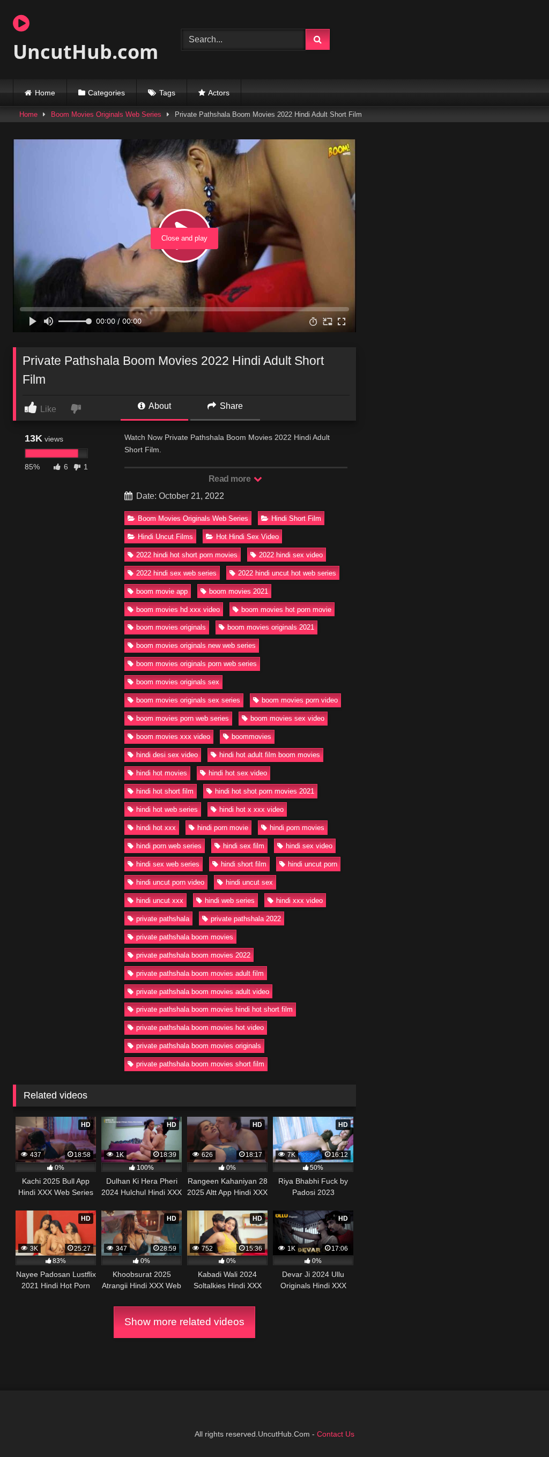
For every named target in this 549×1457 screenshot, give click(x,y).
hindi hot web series (167, 809)
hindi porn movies (297, 828)
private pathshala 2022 (246, 919)
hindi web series (230, 900)
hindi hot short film (165, 791)
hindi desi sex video (167, 755)
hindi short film (243, 864)
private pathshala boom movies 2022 (193, 955)
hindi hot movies (161, 773)
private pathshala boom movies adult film (200, 973)
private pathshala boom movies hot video (200, 1027)
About (159, 405)
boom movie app (162, 591)
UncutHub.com (85, 52)
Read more (231, 478)
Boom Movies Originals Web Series (106, 114)
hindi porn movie (222, 828)
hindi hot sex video (238, 773)
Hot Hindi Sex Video (247, 537)
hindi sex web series (167, 864)
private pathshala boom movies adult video (202, 992)
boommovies (251, 737)
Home (45, 92)
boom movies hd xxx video (178, 610)
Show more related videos (184, 1321)
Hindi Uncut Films (165, 537)
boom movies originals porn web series (196, 664)
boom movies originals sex (177, 682)
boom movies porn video (300, 700)
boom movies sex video (287, 718)
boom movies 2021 (238, 591)
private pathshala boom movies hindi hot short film (214, 1009)
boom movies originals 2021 (270, 627)
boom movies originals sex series (188, 700)
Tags (167, 92)
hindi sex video (309, 846)
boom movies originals (171, 627)
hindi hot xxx (156, 828)
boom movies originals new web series (196, 645)
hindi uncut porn (312, 864)
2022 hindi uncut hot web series (287, 573)
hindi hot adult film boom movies (269, 755)
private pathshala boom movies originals (198, 1046)
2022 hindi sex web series (176, 573)
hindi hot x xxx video (251, 809)
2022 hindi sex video (291, 555)
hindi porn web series (169, 846)
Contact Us (335, 1434)
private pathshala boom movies (184, 937)
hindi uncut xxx (159, 900)
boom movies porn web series (182, 718)
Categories (106, 92)
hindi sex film (243, 846)
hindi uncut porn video (170, 882)
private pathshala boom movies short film (200, 1064)
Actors (218, 92)
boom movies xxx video (173, 737)
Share (230, 405)
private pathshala (162, 919)
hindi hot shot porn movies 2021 (264, 791)
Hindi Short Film (296, 518)
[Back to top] (516, 1425)
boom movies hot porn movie (286, 610)
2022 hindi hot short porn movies (187, 555)
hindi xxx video (299, 900)
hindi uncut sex (249, 882)
